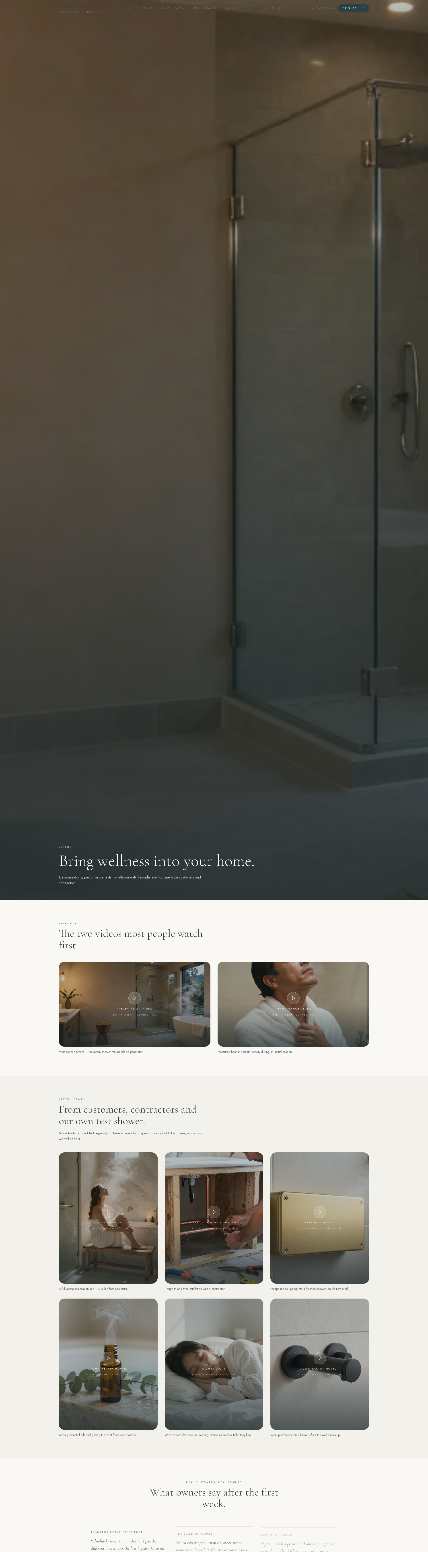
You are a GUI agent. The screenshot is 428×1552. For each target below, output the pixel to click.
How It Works (174, 8)
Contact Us (354, 8)
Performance (207, 8)
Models (233, 8)
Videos (252, 8)
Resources (275, 8)
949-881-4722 (325, 8)
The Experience (140, 8)
